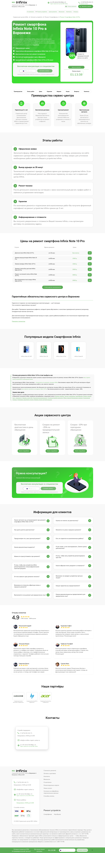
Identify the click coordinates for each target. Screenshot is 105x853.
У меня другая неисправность (52, 287)
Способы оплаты (49, 796)
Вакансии (61, 11)
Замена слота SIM (27, 398)
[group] (18, 698)
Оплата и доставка (50, 773)
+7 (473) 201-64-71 (87, 2)
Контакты (69, 11)
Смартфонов (48, 814)
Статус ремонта (71, 6)
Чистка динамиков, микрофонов (74, 396)
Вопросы (76, 91)
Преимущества (18, 91)
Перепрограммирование (40, 398)
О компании (30, 11)
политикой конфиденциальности (47, 74)
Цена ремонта (53, 11)
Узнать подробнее (24, 451)
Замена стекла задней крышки (43, 399)
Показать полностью (18, 321)
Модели (59, 91)
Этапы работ (30, 91)
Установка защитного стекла (25, 399)
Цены (40, 91)
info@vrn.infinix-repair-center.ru (30, 740)
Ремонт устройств (42, 11)
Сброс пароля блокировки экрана (73, 398)
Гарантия (49, 91)
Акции (67, 91)
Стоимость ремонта (50, 770)
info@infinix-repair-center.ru (25, 789)
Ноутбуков (57, 814)
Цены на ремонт (76, 67)
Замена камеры (59, 396)
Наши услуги (48, 788)
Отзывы (76, 11)
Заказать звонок (86, 6)
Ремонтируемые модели (51, 785)
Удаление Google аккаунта (55, 398)
